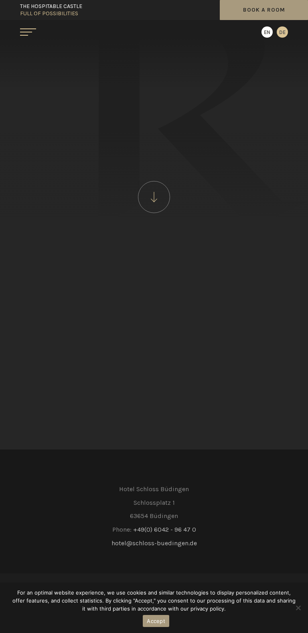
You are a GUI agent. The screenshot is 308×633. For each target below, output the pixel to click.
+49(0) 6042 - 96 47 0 (164, 529)
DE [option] (282, 32)
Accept (156, 621)
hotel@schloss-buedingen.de (154, 543)
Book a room (264, 9)
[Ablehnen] (298, 608)
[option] (282, 32)
